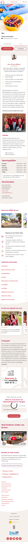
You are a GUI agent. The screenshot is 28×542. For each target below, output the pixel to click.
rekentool (12, 457)
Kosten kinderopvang (6, 483)
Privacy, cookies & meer (15, 516)
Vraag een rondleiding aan (10, 474)
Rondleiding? (21, 48)
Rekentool (3, 481)
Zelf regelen (4, 487)
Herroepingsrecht (5, 503)
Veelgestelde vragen (6, 489)
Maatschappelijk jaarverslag (7, 501)
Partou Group (4, 497)
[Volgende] (24, 221)
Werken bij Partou (5, 495)
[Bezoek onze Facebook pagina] (11, 538)
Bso (21, 43)
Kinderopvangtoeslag (6, 485)
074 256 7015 (5, 190)
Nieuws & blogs (4, 491)
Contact (3, 505)
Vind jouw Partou (7, 471)
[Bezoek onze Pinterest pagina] (20, 538)
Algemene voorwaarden (14, 519)
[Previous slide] (2, 17)
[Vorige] (3, 221)
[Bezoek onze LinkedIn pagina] (17, 538)
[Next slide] (25, 17)
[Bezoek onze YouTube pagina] (14, 538)
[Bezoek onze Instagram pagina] (7, 538)
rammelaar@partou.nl (7, 192)
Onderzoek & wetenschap (7, 499)
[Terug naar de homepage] (2, 2)
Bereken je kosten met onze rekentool (12, 465)
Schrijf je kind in (7, 48)
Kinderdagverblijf (7, 43)
